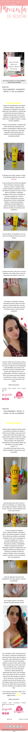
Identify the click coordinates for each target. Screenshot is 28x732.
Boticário (14, 58)
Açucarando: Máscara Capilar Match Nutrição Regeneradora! (14, 66)
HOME (2, 1)
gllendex (14, 388)
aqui (15, 179)
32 (19, 708)
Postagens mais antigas (23, 719)
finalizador (23, 702)
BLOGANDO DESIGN (16, 730)
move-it (18, 388)
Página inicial (9, 719)
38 (19, 394)
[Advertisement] (14, 35)
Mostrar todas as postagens (14, 82)
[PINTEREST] (21, 726)
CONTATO (7, 1)
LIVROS (12, 1)
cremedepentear (16, 702)
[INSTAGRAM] (14, 726)
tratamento (4, 390)
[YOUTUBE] (17, 726)
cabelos (9, 388)
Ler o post (14, 76)
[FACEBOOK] (6, 726)
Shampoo (24, 388)
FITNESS (17, 1)
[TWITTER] (10, 726)
